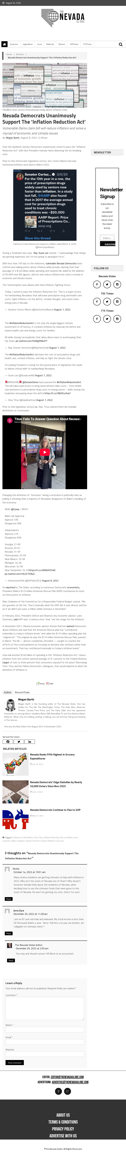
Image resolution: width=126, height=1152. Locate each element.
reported (10, 587)
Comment (11, 995)
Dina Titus (38, 837)
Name (9, 1025)
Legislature (28, 44)
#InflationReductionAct (21, 323)
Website (10, 1049)
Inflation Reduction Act (53, 837)
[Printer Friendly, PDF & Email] (44, 683)
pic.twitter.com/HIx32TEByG (20, 574)
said (16, 619)
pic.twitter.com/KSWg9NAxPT (31, 341)
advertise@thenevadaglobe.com (70, 1082)
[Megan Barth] (10, 705)
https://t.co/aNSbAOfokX (42, 570)
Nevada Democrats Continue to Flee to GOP (55, 810)
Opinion (61, 44)
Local (39, 44)
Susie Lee (59, 840)
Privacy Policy (63, 1129)
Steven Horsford (33, 840)
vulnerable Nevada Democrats (61, 263)
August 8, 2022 (50, 580)
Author (7, 692)
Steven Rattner (47, 840)
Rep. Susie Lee (40, 253)
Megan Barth (12, 138)
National (50, 44)
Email (9, 1037)
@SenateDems (30, 382)
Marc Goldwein (18, 840)
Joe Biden (68, 837)
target (5, 662)
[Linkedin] (30, 742)
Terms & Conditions (63, 1122)
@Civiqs (15, 509)
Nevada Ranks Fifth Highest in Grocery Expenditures (52, 757)
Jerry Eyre (18, 910)
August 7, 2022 (62, 309)
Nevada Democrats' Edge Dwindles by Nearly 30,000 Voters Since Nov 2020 (56, 784)
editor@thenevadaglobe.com (67, 1077)
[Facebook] (8, 742)
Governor (14, 44)
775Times (87, 44)
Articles (20, 54)
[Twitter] (19, 742)
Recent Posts (22, 692)
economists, (73, 587)
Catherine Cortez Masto (22, 837)
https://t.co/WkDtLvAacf (58, 393)
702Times (74, 44)
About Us (63, 1115)
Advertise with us (63, 1136)
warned (70, 626)
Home (9, 54)
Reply (8, 898)
